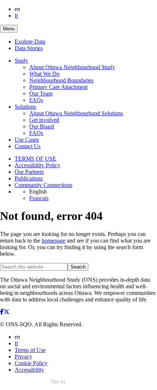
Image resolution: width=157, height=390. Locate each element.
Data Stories (29, 48)
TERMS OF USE (35, 158)
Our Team (41, 93)
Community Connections (43, 185)
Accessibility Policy (37, 165)
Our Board (41, 126)
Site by (59, 382)
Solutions (25, 107)
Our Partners (29, 172)
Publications (29, 178)
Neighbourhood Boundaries (61, 80)
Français (39, 198)
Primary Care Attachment (58, 87)
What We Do (44, 74)
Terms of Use (30, 350)
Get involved (44, 120)
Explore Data (30, 41)
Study (21, 60)
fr (16, 15)
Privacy (23, 356)
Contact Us (28, 146)
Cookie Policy (31, 363)
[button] (9, 29)
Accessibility (29, 370)
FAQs (36, 100)
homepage (53, 240)
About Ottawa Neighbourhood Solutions (76, 113)
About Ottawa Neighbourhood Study (72, 67)
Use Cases (27, 139)
